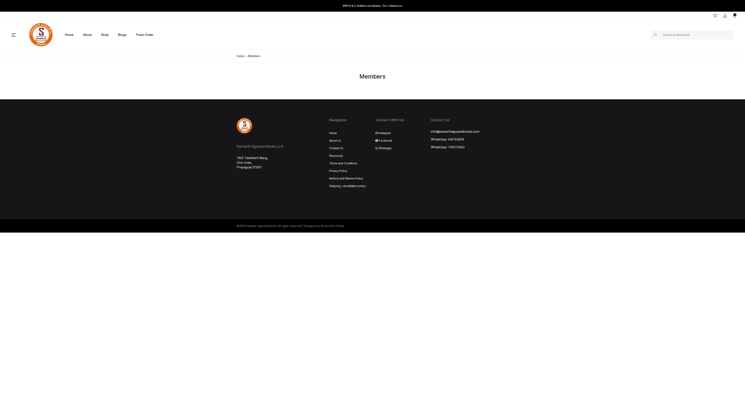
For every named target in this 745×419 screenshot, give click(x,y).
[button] (725, 16)
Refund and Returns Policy (346, 178)
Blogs (122, 35)
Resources (336, 155)
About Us (335, 140)
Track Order (144, 35)
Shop (105, 35)
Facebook (385, 140)
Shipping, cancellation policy (347, 186)
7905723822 (456, 147)
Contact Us (336, 148)
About (87, 35)
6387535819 (456, 139)
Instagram (384, 133)
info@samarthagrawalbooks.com (455, 131)
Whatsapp (385, 148)
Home (69, 35)
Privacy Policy (338, 170)
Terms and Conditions (343, 163)
